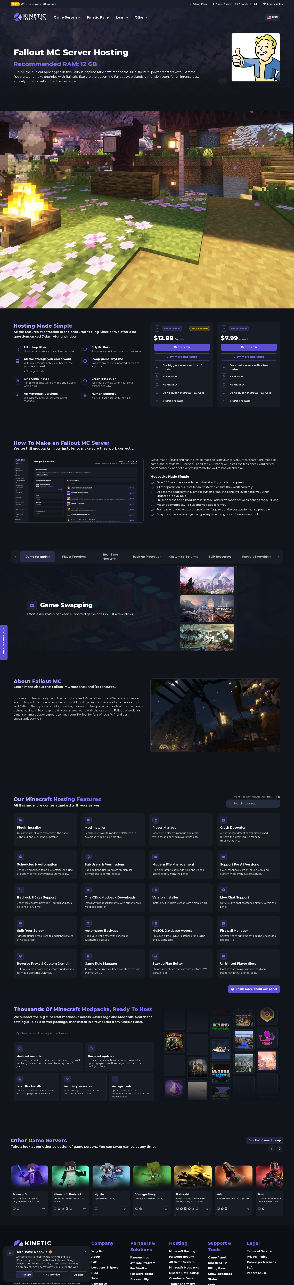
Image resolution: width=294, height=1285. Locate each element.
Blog (94, 1273)
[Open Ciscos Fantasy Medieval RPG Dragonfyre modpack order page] (243, 1096)
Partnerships (139, 1257)
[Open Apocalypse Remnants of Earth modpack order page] (197, 1079)
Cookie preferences (261, 1262)
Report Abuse (257, 1273)
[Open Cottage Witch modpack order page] (267, 1064)
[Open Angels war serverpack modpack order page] (197, 1009)
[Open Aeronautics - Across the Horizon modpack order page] (174, 1058)
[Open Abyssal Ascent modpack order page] (174, 1035)
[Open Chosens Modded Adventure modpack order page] (243, 1073)
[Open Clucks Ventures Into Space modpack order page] (243, 1027)
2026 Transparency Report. (36, 4)
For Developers (141, 1273)
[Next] (278, 556)
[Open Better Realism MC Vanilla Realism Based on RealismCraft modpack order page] (220, 1065)
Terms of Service (259, 1251)
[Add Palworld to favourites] (207, 1209)
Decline (79, 1274)
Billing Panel (217, 1268)
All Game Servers (181, 1262)
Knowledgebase (220, 1273)
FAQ (94, 1262)
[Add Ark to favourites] (247, 1209)
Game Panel (217, 1257)
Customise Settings (183, 556)
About (95, 1256)
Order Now (182, 347)
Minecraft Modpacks (184, 1267)
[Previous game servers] (271, 1148)
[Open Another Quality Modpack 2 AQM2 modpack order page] (197, 1033)
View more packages (181, 356)
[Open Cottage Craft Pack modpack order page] (267, 1041)
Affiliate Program (142, 1263)
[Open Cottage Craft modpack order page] (267, 1018)
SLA (249, 1267)
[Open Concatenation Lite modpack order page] (267, 1087)
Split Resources (220, 556)
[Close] (85, 1251)
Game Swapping (38, 556)
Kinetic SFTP (217, 1263)
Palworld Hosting (181, 1256)
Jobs (94, 1278)
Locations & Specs (104, 1267)
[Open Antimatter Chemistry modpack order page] (197, 1056)
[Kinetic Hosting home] (30, 17)
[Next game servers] (279, 1148)
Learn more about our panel (256, 989)
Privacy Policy (257, 1256)
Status (212, 1279)
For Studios (138, 1268)
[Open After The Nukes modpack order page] (174, 1081)
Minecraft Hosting (182, 1251)
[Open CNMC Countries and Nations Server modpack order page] (243, 1050)
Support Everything (256, 556)
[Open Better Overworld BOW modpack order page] (220, 1042)
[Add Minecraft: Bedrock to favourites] (84, 1209)
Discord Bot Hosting (184, 1273)
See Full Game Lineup (265, 1140)
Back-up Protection (147, 556)
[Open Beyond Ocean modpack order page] (220, 1019)
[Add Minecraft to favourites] (43, 1209)
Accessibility (139, 1279)
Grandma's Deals (181, 1278)
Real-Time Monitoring (110, 556)
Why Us (97, 1251)
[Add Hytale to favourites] (125, 1209)
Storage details (35, 371)
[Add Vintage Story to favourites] (166, 1209)
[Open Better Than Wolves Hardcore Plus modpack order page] (220, 1088)
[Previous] (15, 556)
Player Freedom (74, 556)
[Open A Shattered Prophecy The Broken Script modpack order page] (174, 1012)
